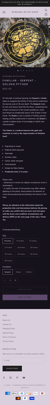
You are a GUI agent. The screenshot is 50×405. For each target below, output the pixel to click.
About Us (6, 320)
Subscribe (12, 368)
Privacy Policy (8, 341)
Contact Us (7, 324)
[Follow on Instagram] (10, 377)
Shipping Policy (9, 328)
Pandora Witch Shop (14, 76)
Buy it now (25, 297)
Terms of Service (9, 337)
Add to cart (25, 289)
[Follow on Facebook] (4, 377)
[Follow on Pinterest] (17, 377)
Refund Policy (8, 333)
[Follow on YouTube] (24, 377)
